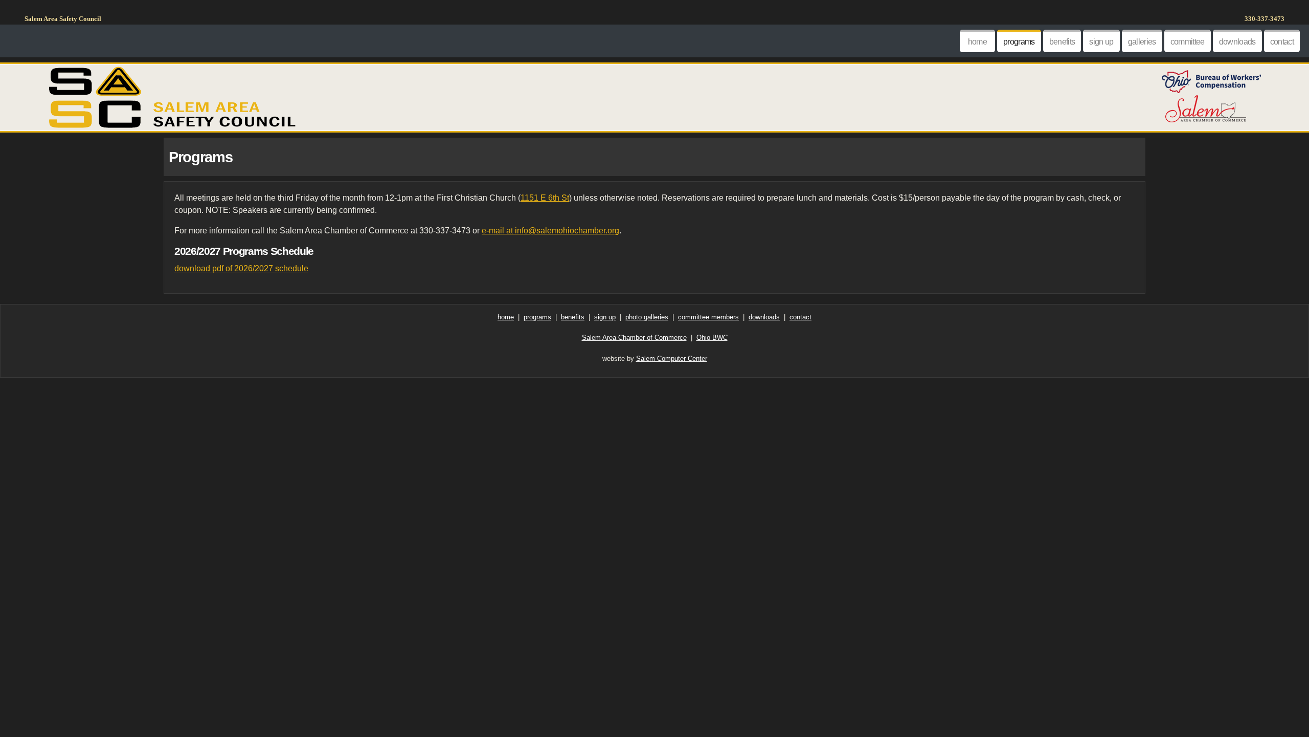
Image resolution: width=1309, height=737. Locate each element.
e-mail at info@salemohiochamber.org (550, 230)
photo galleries (646, 317)
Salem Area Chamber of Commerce (634, 337)
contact (1282, 41)
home (977, 41)
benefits (1062, 41)
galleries (1142, 41)
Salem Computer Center (671, 358)
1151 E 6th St (545, 197)
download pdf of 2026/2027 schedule (241, 268)
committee (1187, 41)
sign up (1101, 41)
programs (1019, 41)
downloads (1237, 41)
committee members (708, 317)
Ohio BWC (712, 337)
